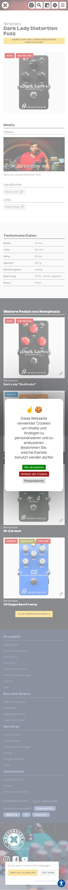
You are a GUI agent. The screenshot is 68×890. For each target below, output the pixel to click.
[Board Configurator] (47, 5)
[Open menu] (62, 5)
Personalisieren (34, 480)
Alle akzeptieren (34, 467)
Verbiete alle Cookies (34, 474)
